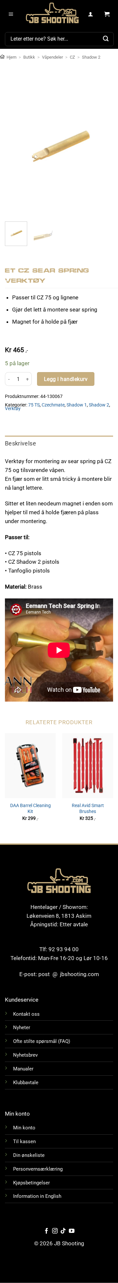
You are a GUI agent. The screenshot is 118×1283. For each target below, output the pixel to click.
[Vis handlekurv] (107, 14)
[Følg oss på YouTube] (71, 1231)
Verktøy (13, 408)
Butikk (29, 57)
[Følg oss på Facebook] (46, 1231)
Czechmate (53, 404)
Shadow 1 (77, 404)
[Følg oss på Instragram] (55, 1231)
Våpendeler (52, 57)
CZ (72, 57)
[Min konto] (90, 14)
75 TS (34, 404)
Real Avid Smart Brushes (88, 808)
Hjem (11, 57)
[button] (11, 14)
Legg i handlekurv (66, 379)
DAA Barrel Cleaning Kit (30, 808)
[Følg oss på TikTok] (63, 1231)
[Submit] (106, 39)
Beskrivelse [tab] (20, 443)
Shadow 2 (91, 57)
